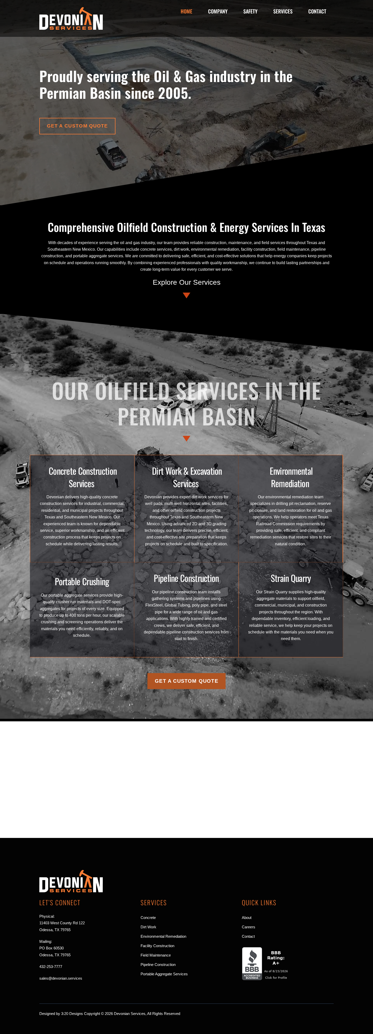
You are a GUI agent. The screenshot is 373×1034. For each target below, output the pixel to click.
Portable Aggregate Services (164, 974)
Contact (317, 11)
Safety (250, 11)
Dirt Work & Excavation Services (187, 477)
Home (186, 11)
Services (283, 11)
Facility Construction (157, 946)
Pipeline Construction (186, 577)
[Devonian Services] (71, 27)
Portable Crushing (82, 581)
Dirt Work (148, 927)
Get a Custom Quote (77, 126)
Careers (248, 927)
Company (218, 11)
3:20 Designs (72, 1013)
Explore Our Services (187, 282)
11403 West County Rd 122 (62, 923)
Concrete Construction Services (83, 477)
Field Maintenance (156, 955)
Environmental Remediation (291, 477)
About (246, 917)
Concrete (148, 917)
